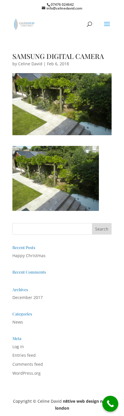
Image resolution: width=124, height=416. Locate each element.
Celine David (30, 63)
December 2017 (27, 297)
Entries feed (24, 355)
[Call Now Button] (110, 404)
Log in (18, 346)
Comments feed (27, 364)
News (17, 322)
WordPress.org (26, 373)
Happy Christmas (29, 255)
